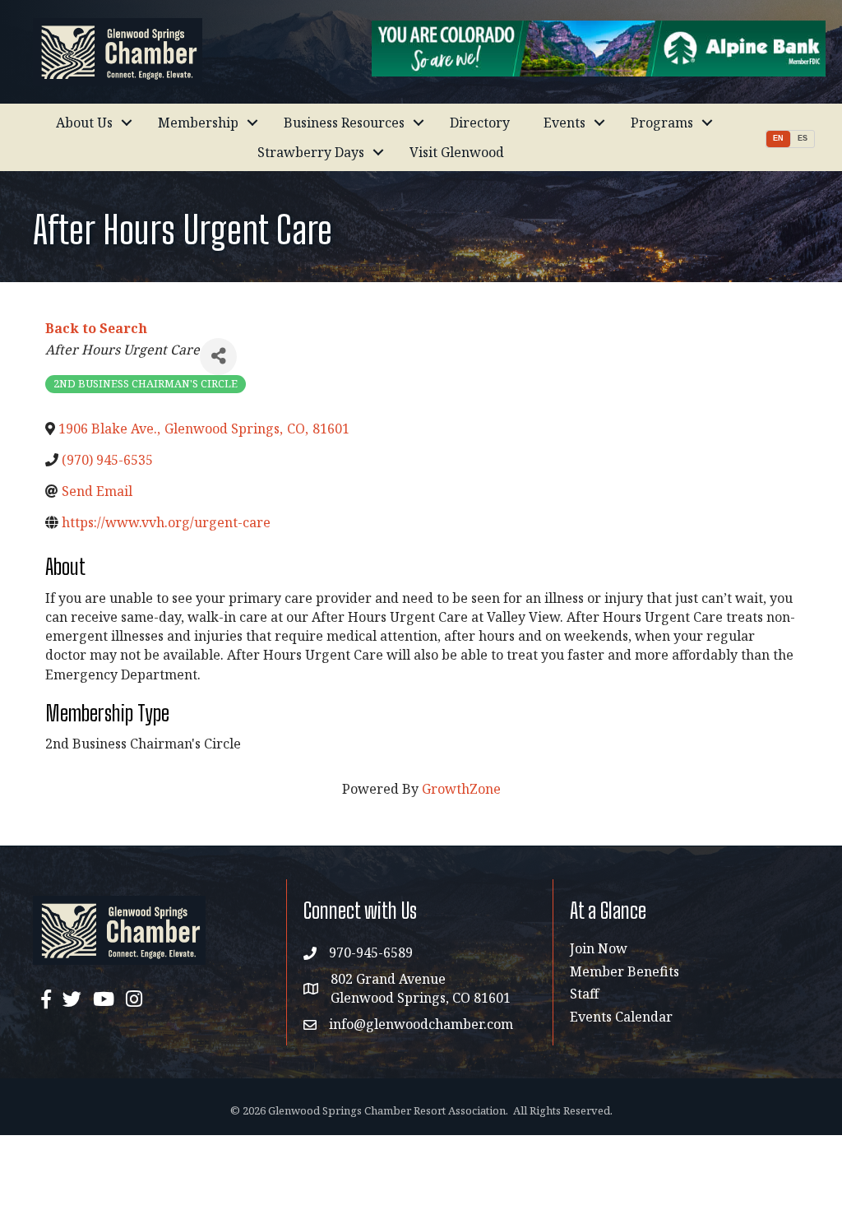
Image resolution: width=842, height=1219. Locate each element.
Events (564, 123)
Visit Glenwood (456, 152)
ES (802, 138)
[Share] (218, 356)
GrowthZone (461, 789)
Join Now (598, 948)
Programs (662, 123)
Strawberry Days (310, 152)
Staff (584, 994)
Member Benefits (624, 971)
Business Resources (344, 123)
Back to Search (96, 328)
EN (778, 138)
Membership (198, 123)
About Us (84, 123)
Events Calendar (621, 1017)
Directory (480, 123)
